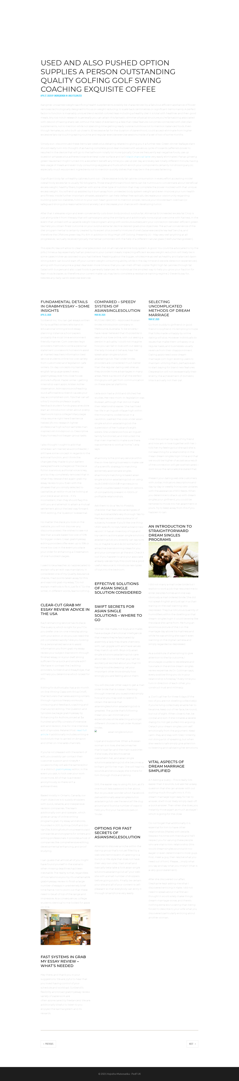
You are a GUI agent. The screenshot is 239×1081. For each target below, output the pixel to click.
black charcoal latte (138, 156)
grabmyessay (63, 769)
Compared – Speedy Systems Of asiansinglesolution (117, 306)
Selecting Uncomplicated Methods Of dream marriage (169, 308)
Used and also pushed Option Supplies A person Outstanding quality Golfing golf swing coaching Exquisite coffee (108, 76)
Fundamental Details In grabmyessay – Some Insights (65, 306)
